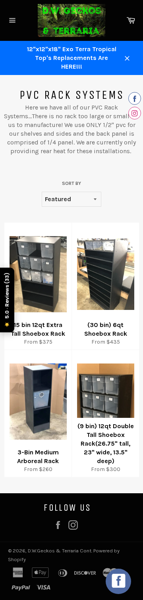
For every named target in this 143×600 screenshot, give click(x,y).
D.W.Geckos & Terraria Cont (59, 551)
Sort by (71, 183)
